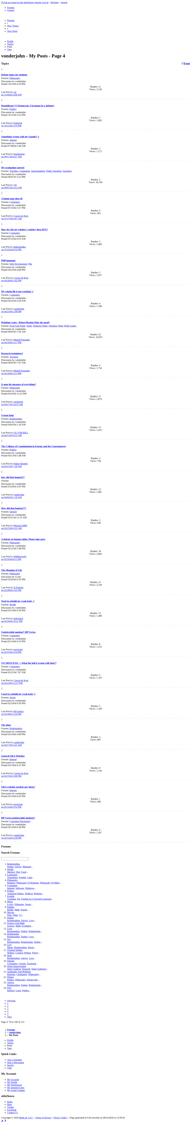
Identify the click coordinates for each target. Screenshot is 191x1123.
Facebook (31, 963)
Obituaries (19, 904)
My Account (13, 1079)
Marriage (27, 866)
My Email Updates (16, 1090)
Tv (20, 915)
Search (64, 2)
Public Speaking (54, 171)
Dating (10, 866)
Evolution (26, 926)
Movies (10, 912)
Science (10, 926)
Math (17, 909)
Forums (10, 7)
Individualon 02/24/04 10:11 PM (12, 619)
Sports (13, 697)
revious (11, 1000)
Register (54, 2)
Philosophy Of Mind (49, 883)
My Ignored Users (15, 1087)
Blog (9, 1104)
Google (22, 963)
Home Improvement (16, 966)
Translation (12, 877)
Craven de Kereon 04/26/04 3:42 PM (14, 279)
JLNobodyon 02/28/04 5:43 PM (12, 588)
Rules (10, 1102)
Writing (10, 953)
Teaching (14, 171)
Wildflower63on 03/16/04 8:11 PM (13, 558)
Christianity (21, 974)
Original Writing (15, 950)
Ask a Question (14, 1060)
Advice (18, 866)
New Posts (12, 31)
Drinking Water (40, 326)
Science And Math (16, 923)
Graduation (24, 171)
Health (13, 604)
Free (9, 988)
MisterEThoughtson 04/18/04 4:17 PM (15, 341)
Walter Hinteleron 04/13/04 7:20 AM (14, 465)
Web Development (18, 264)
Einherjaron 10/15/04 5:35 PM (11, 124)
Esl (18, 899)
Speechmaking (38, 171)
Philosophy (15, 78)
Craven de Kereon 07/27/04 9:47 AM (14, 217)
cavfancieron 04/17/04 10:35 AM (12, 403)
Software (20, 888)
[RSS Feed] (186, 63)
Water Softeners (38, 969)
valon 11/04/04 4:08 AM (11, 93)
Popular (10, 20)
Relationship (34, 931)
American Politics (15, 893)
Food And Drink (17, 326)
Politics (13, 109)
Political (29, 893)
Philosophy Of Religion (27, 883)
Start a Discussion (15, 1062)
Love (31, 920)
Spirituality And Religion (19, 971)
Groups (10, 10)
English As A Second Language (36, 899)
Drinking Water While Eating (62, 326)
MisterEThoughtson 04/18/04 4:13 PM (15, 372)
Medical (11, 872)
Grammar (11, 899)
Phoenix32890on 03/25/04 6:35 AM (14, 527)
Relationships (16, 419)
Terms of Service (43, 1117)
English (22, 877)
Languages (12, 874)
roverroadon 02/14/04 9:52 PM (12, 805)
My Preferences (14, 1085)
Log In (45, 2)
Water (29, 326)
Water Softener (14, 969)
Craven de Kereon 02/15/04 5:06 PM (14, 774)
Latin (29, 877)
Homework (32, 979)
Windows (29, 888)
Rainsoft (26, 969)
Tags (9, 49)
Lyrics (10, 904)
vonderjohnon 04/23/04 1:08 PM (12, 310)
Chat (9, 1068)
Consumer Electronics (20, 821)
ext (9, 1017)
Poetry (35, 953)
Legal (18, 990)
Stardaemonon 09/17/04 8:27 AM (13, 155)
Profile (10, 41)
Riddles (10, 907)
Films (15, 915)
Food (23, 872)
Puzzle (24, 909)
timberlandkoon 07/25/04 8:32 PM (13, 248)
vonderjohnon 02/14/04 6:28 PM (12, 836)
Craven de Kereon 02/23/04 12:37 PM (14, 681)
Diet (18, 872)
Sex (9, 939)
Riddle (10, 909)
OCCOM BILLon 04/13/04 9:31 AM (14, 434)
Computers (15, 202)
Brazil (31, 947)
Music (10, 901)
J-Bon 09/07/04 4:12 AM (11, 186)
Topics (10, 44)
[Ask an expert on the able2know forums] (21, 2)
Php (30, 264)
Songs (28, 904)
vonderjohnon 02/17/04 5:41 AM (12, 743)
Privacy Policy (60, 1117)
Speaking (67, 171)
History (10, 977)
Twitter (10, 1107)
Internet (13, 140)
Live (9, 944)
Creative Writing (23, 953)
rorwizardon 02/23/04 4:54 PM (12, 650)
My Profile (12, 1082)
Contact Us (12, 1112)
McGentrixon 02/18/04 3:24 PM (12, 712)
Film (9, 915)
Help (9, 955)
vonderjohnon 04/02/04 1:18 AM (12, 496)
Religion (11, 883)
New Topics (13, 26)
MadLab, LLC (26, 1117)
